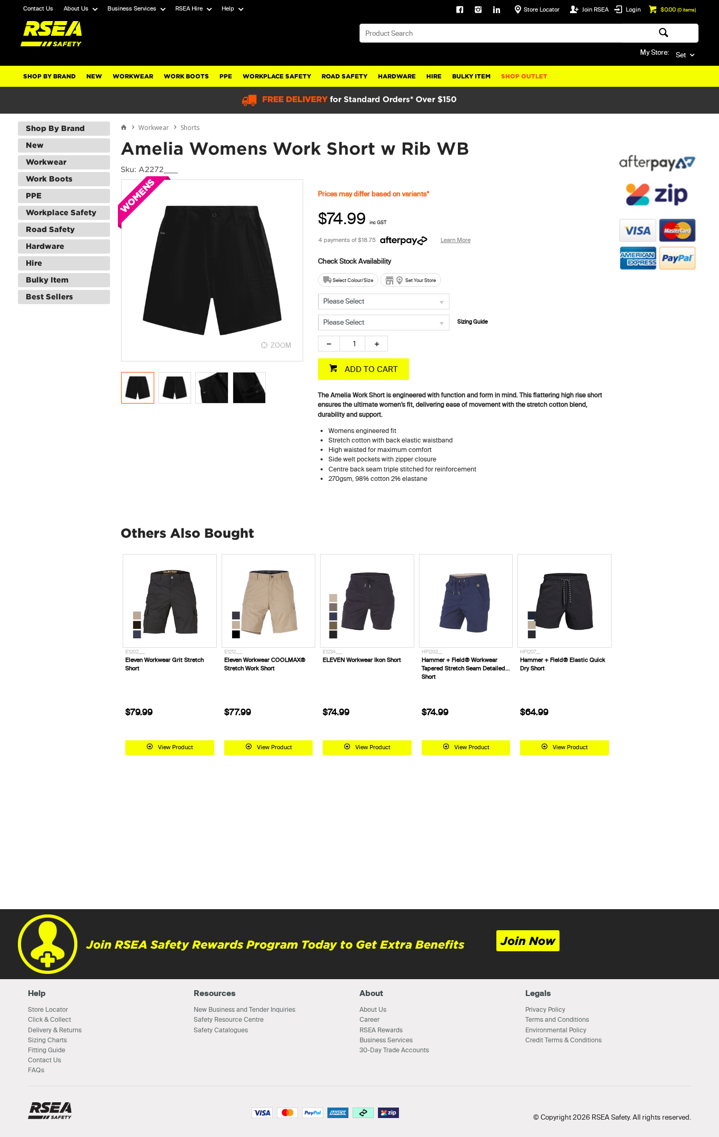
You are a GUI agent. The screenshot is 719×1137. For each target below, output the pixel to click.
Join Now (528, 941)
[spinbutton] (352, 343)
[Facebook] (460, 10)
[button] (657, 325)
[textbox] (491, 33)
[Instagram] (478, 10)
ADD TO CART (370, 369)
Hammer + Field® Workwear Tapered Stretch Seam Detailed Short (463, 668)
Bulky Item (471, 76)
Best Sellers (49, 297)
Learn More (456, 240)
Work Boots (186, 76)
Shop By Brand (49, 76)
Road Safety (344, 76)
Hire (434, 76)
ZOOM (281, 345)
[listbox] (384, 301)
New (94, 76)
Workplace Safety (277, 76)
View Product (175, 747)
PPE (225, 76)
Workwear (133, 76)
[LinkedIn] (496, 10)
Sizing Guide (472, 321)
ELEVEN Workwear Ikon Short (362, 659)
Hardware (397, 76)
